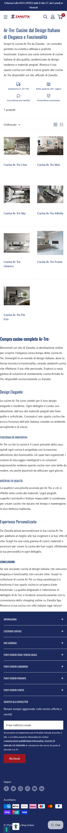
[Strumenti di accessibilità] (15, 826)
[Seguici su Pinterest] (27, 788)
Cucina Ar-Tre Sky (15, 213)
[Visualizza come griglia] (55, 124)
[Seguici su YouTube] (34, 788)
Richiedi (14, 758)
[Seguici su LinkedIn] (41, 788)
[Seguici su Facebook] (6, 788)
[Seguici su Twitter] (13, 788)
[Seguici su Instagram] (20, 788)
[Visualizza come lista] (61, 124)
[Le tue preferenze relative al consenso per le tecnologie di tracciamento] (6, 829)
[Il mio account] (53, 17)
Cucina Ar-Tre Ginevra (12, 264)
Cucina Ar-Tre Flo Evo (14, 317)
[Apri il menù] (5, 16)
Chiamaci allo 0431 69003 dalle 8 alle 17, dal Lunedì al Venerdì (33, 5)
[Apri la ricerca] (45, 17)
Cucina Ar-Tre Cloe (15, 164)
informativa (33, 737)
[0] (60, 17)
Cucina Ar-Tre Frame (49, 261)
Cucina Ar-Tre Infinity (50, 213)
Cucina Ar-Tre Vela (48, 164)
